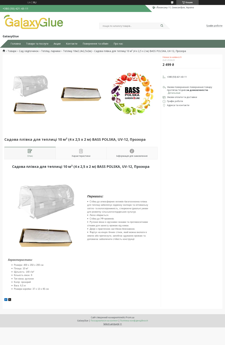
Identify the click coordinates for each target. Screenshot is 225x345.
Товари (12, 51)
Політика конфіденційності (134, 320)
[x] (9, 300)
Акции (57, 43)
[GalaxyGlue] (33, 22)
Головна (16, 43)
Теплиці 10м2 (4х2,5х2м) (77, 51)
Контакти (71, 43)
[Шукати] (161, 26)
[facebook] (5, 300)
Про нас (118, 43)
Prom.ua (130, 317)
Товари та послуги (37, 43)
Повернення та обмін (95, 43)
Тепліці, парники (50, 51)
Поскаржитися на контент (104, 320)
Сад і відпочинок (29, 51)
